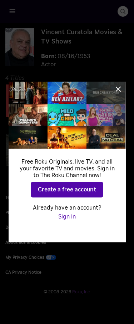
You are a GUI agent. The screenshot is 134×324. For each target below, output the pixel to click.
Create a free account (67, 189)
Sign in (67, 217)
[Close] (118, 89)
